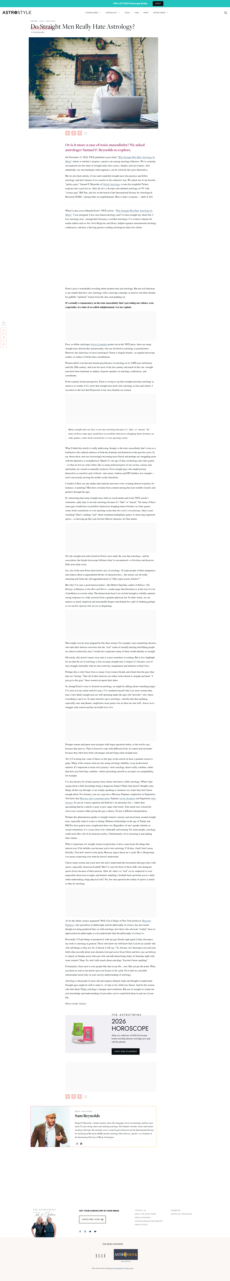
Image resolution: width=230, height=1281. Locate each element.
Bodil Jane (110, 1268)
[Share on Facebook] (73, 133)
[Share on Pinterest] (79, 133)
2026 (127, 12)
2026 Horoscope (130, 1025)
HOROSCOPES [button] (92, 12)
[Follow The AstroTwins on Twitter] (90, 1231)
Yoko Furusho (129, 1268)
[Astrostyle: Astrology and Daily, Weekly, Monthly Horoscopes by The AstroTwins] (15, 13)
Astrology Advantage (181, 1214)
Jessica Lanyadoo (99, 344)
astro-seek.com (126, 1261)
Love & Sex (50, 21)
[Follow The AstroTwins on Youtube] (95, 1231)
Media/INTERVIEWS (143, 1217)
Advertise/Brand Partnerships (149, 1221)
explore (34, 21)
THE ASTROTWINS (126, 1015)
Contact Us (140, 1210)
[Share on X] (67, 133)
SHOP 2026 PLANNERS (125, 1051)
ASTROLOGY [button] (111, 12)
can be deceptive (127, 798)
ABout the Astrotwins (145, 1214)
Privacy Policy (141, 1224)
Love (41, 21)
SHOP (158, 3)
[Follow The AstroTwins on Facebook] (80, 1231)
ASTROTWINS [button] (159, 12)
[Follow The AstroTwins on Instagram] (85, 1231)
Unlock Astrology (111, 184)
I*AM (137, 12)
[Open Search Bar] (226, 13)
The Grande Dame (118, 1268)
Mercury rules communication (94, 798)
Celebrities (175, 1210)
